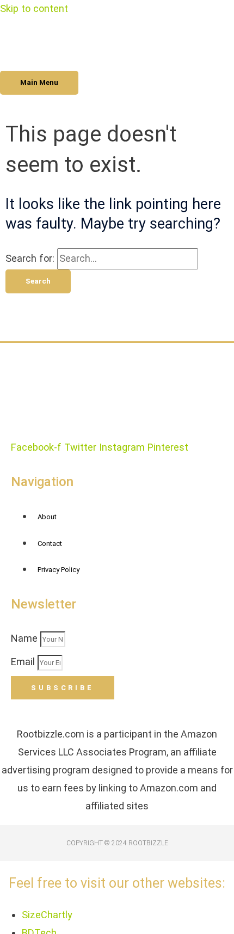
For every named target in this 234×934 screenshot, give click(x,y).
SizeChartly (47, 914)
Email (24, 661)
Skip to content (34, 8)
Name (25, 638)
